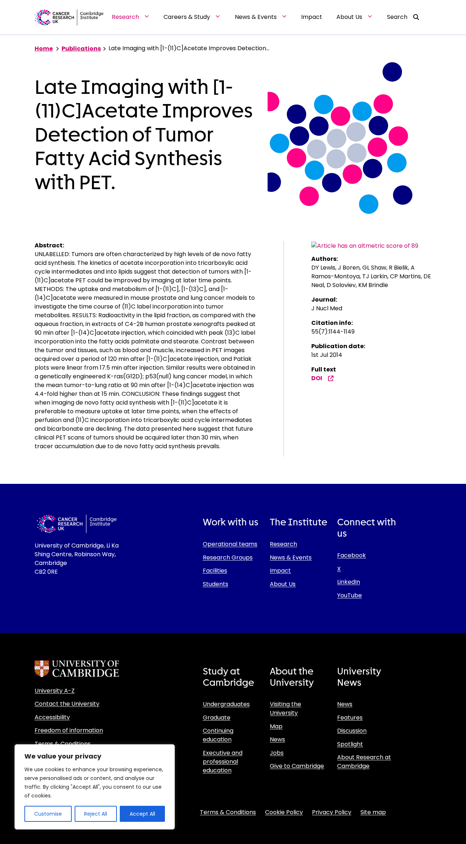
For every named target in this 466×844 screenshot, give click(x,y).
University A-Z (55, 690)
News (277, 739)
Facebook (351, 555)
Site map (373, 812)
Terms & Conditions (63, 744)
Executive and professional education (222, 762)
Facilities (215, 570)
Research (283, 544)
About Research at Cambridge (364, 761)
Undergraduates (226, 704)
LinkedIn (348, 582)
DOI (316, 378)
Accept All (142, 813)
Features (350, 717)
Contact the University (67, 704)
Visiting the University (285, 708)
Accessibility (52, 717)
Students (215, 584)
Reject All (95, 813)
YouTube (349, 595)
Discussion (352, 730)
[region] (95, 786)
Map (276, 726)
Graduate (216, 717)
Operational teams (230, 544)
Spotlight (350, 744)
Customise (48, 813)
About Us (283, 584)
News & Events (291, 557)
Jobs (277, 753)
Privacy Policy (331, 812)
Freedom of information (69, 730)
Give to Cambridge (297, 766)
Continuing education (218, 735)
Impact (280, 570)
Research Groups (228, 557)
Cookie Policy (284, 812)
